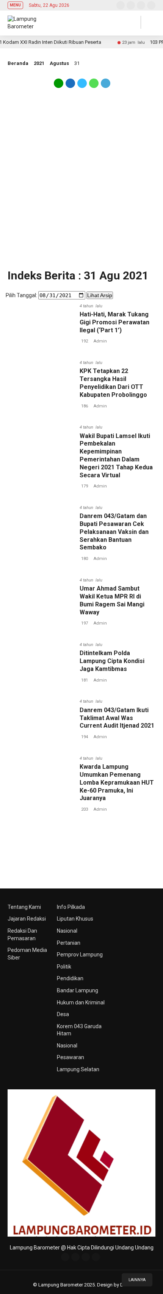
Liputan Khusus (75, 919)
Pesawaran (70, 1057)
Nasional (67, 931)
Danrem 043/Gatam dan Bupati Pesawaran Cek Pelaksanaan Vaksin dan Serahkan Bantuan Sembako (114, 531)
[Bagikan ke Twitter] (82, 86)
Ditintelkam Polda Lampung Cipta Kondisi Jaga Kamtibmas (112, 660)
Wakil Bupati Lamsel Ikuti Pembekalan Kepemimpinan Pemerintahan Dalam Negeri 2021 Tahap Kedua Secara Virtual (116, 455)
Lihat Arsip (99, 295)
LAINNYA (137, 1279)
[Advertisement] (81, 183)
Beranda (18, 63)
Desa (63, 1014)
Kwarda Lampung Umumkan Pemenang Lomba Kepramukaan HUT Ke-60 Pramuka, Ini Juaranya (117, 782)
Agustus (59, 63)
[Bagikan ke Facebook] (70, 86)
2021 (39, 63)
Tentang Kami (24, 907)
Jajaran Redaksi (27, 919)
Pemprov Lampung (80, 955)
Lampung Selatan (78, 1069)
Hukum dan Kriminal (81, 1002)
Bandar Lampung (77, 990)
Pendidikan (70, 978)
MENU (15, 5)
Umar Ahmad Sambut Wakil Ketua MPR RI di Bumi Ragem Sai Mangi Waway (112, 600)
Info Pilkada (71, 907)
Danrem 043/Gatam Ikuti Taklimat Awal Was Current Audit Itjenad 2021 (117, 718)
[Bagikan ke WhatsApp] (94, 86)
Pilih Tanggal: (21, 295)
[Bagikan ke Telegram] (105, 86)
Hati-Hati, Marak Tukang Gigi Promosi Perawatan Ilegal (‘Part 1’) (114, 322)
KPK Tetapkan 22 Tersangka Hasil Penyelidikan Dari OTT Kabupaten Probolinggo (113, 382)
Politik (64, 967)
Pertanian (68, 943)
